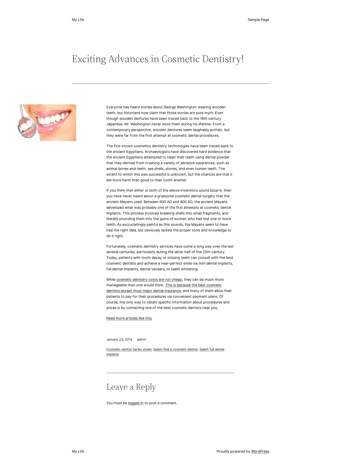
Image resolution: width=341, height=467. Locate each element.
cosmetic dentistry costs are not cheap (149, 279)
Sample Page (258, 20)
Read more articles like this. (129, 318)
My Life (78, 20)
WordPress (260, 451)
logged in (135, 403)
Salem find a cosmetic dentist (175, 349)
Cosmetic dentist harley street (129, 349)
